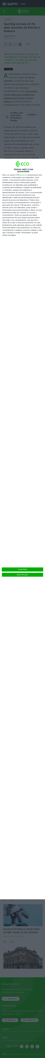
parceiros (23, 175)
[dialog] (22, 529)
